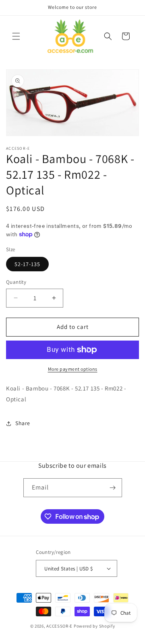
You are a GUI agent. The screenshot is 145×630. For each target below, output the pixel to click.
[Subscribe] (113, 487)
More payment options (72, 369)
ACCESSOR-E (59, 626)
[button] (16, 36)
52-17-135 (27, 264)
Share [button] (22, 423)
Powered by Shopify (94, 626)
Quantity (16, 282)
